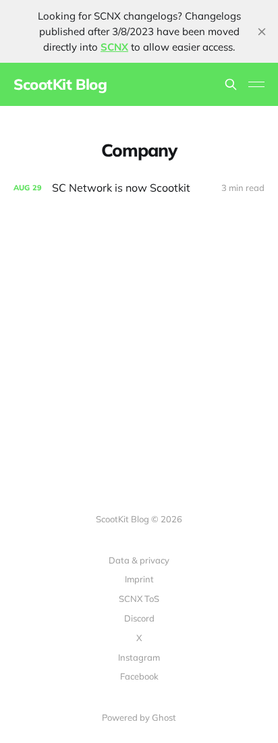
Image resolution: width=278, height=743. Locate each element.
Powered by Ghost (139, 717)
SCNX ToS (139, 598)
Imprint (139, 579)
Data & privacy (139, 560)
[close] (262, 32)
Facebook (139, 676)
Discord (139, 618)
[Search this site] (231, 84)
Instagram (139, 657)
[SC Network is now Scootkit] (139, 188)
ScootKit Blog (60, 84)
